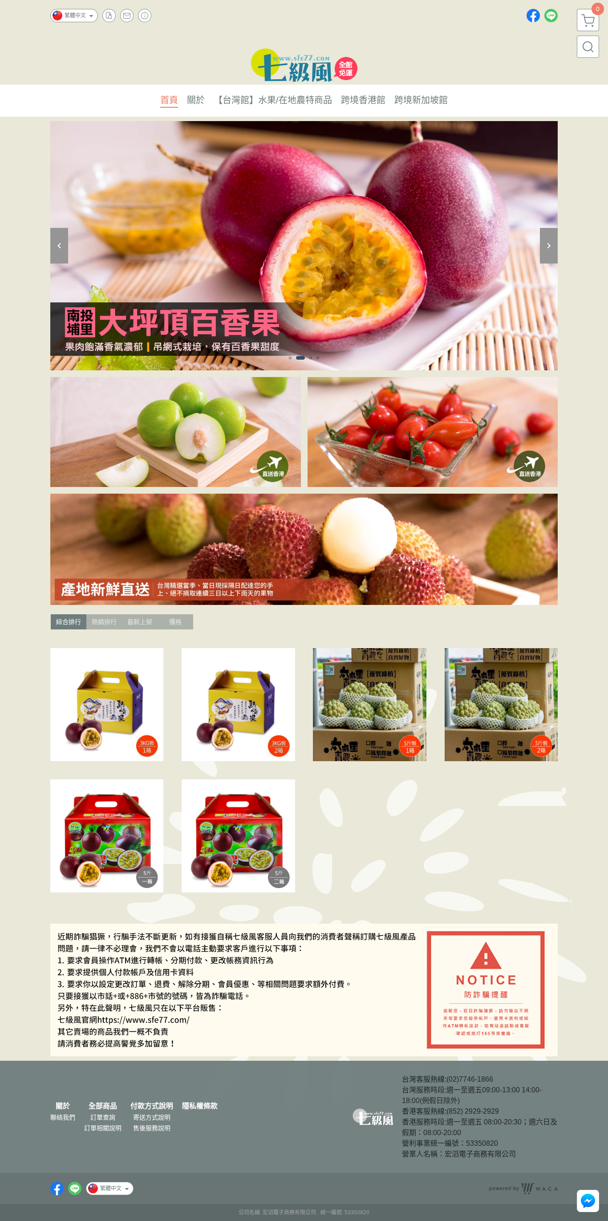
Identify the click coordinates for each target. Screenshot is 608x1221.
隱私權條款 (200, 1106)
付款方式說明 (151, 1106)
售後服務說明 (151, 1128)
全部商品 (103, 1106)
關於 (63, 1106)
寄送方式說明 (151, 1117)
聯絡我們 (62, 1117)
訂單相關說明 (103, 1128)
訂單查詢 (102, 1117)
